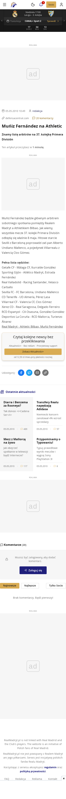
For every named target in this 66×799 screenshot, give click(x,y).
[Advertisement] (33, 790)
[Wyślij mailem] (37, 373)
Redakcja (20, 779)
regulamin (50, 767)
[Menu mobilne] (4, 4)
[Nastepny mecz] (64, 20)
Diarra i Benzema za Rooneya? (16, 404)
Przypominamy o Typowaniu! (48, 440)
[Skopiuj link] (45, 373)
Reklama (37, 779)
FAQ (6, 779)
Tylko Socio (56, 585)
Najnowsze (9, 585)
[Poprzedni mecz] (2, 20)
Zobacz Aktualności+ (33, 351)
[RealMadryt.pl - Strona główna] (14, 4)
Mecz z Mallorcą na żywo (15, 440)
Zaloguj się (35, 570)
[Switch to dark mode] (33, 4)
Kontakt (52, 779)
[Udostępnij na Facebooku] (21, 373)
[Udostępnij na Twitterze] (29, 373)
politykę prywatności (33, 771)
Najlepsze (30, 585)
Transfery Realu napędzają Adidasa (48, 405)
